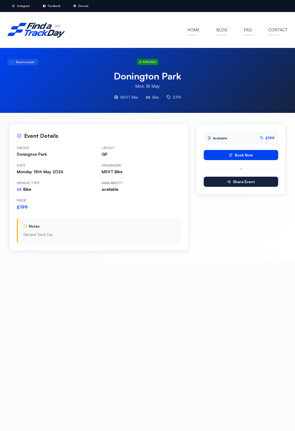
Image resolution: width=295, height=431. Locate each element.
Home (193, 29)
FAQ (248, 29)
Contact (278, 29)
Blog (221, 29)
